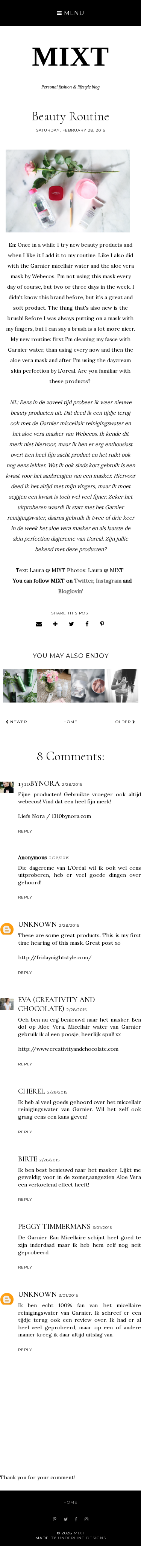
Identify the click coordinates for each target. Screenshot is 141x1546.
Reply (25, 831)
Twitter (83, 580)
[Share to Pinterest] (102, 624)
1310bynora (39, 783)
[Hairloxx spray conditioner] (121, 686)
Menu (73, 12)
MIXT (70, 56)
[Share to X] (71, 624)
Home (70, 721)
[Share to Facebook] (87, 624)
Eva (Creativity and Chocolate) (56, 1004)
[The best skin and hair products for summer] (88, 686)
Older (123, 721)
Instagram (108, 580)
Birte (27, 1159)
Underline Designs (82, 1538)
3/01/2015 (102, 1227)
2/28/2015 (72, 784)
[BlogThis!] (55, 624)
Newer (18, 721)
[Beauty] (54, 686)
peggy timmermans (54, 1226)
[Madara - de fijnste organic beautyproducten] (20, 686)
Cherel (31, 1091)
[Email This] (39, 624)
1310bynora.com (71, 816)
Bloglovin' (70, 591)
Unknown (37, 924)
